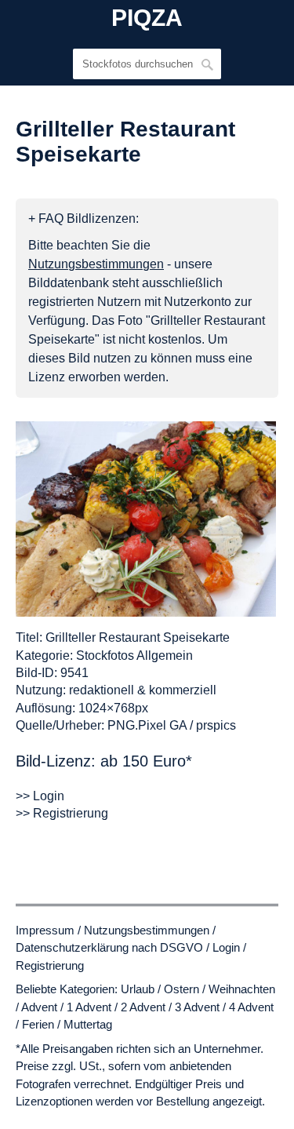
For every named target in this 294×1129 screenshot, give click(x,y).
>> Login (40, 796)
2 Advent (143, 1007)
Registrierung (50, 965)
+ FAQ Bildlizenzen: (83, 218)
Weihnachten (242, 989)
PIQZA (147, 18)
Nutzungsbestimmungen (146, 930)
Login (226, 947)
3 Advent (197, 1007)
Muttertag (88, 1024)
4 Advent (251, 1007)
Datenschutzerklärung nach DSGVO (109, 947)
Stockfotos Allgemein (134, 655)
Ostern (181, 989)
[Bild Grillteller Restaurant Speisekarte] (146, 519)
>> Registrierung (62, 813)
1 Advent (89, 1007)
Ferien (38, 1024)
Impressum (45, 930)
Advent (39, 1007)
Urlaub (137, 989)
